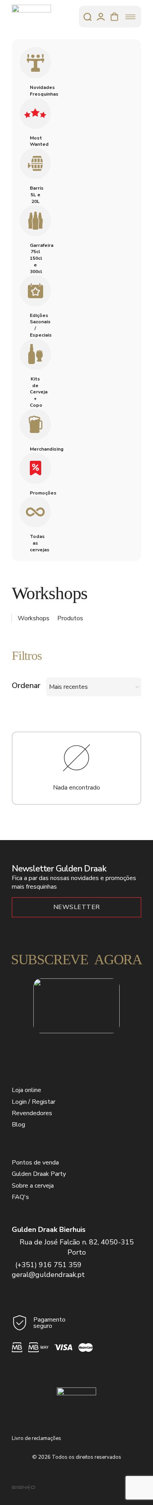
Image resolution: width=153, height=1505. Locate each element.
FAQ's (20, 1197)
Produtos (70, 618)
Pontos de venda (35, 1162)
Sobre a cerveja (33, 1185)
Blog (18, 1124)
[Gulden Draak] (31, 17)
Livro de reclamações (36, 1438)
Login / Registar (33, 1102)
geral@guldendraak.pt (48, 1274)
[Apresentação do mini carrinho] (114, 17)
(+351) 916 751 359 (48, 1265)
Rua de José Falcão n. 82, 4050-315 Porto (77, 1247)
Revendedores (32, 1113)
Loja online (26, 1090)
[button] (76, 656)
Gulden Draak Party (39, 1174)
